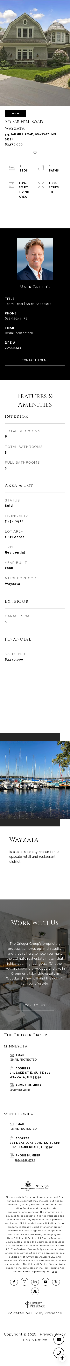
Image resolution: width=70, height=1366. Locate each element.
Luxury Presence (46, 1313)
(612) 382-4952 (20, 1089)
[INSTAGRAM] (24, 1282)
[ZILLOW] (35, 1291)
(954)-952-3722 (25, 1160)
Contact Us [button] (35, 1005)
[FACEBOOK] (14, 1282)
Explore (35, 876)
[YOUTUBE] (45, 1282)
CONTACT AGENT (35, 360)
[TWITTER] (56, 1282)
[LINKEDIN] (35, 1282)
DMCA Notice (35, 1340)
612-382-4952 (16, 318)
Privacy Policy (53, 1334)
